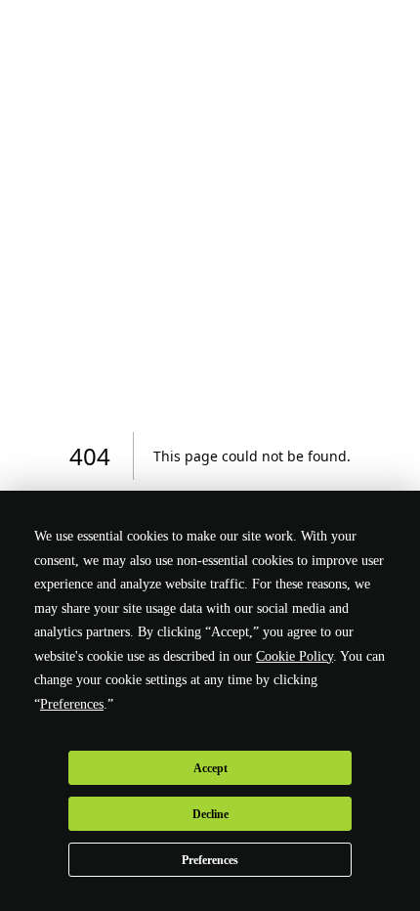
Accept (210, 768)
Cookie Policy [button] (294, 656)
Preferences (210, 860)
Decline (210, 814)
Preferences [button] (72, 704)
